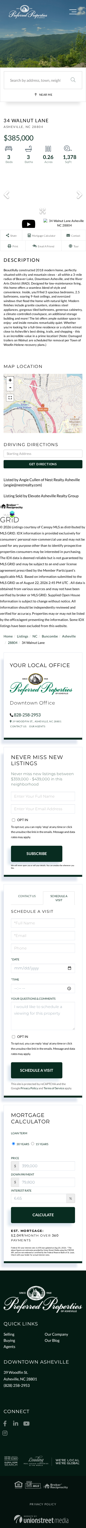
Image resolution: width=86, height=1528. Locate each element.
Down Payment (22, 1174)
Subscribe (37, 853)
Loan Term (19, 1133)
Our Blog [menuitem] (52, 1340)
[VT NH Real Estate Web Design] (41, 1519)
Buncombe (50, 636)
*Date (15, 959)
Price (15, 1158)
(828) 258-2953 (17, 1385)
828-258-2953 (27, 714)
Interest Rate (21, 1190)
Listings (22, 636)
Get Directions (43, 464)
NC (35, 636)
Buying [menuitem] (9, 1340)
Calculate (43, 1214)
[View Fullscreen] (10, 397)
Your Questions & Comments (33, 998)
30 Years (22, 1144)
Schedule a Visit (58, 898)
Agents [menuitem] (9, 1346)
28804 (12, 643)
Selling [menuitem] (9, 1334)
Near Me (46, 94)
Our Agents (37, 726)
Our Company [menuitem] (56, 1334)
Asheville (69, 636)
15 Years (41, 1144)
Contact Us (18, 726)
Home (8, 636)
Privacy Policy (29, 1088)
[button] (73, 80)
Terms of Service (54, 1088)
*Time (15, 979)
